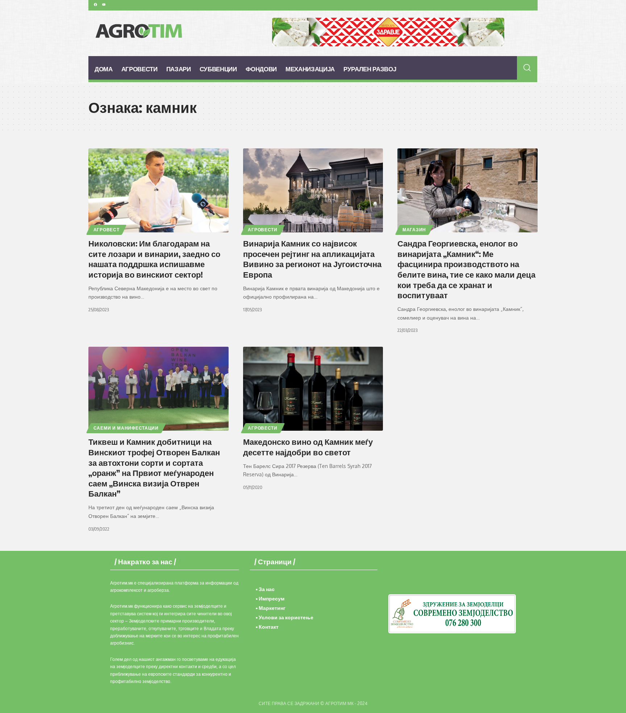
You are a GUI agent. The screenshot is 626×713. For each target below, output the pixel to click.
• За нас (265, 589)
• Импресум (270, 598)
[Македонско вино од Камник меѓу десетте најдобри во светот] (313, 389)
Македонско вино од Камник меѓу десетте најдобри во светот (308, 446)
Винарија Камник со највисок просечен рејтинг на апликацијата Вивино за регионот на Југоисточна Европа (312, 258)
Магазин (414, 229)
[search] (527, 68)
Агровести (262, 229)
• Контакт (267, 627)
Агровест (106, 229)
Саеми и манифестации (126, 428)
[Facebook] (95, 4)
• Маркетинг (270, 608)
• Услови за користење (284, 617)
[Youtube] (103, 4)
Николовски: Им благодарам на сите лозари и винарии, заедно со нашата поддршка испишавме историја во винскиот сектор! (154, 258)
